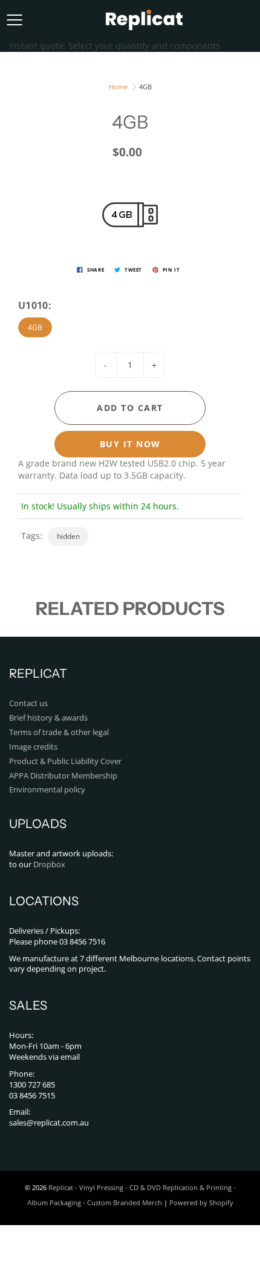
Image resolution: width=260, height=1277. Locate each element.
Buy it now (130, 444)
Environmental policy (47, 790)
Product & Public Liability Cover (65, 761)
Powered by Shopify (201, 1202)
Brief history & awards (48, 718)
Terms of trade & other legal (59, 732)
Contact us (28, 703)
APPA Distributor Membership (63, 776)
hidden (68, 536)
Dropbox (49, 864)
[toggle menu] (14, 20)
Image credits (33, 747)
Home (118, 86)
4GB (35, 327)
